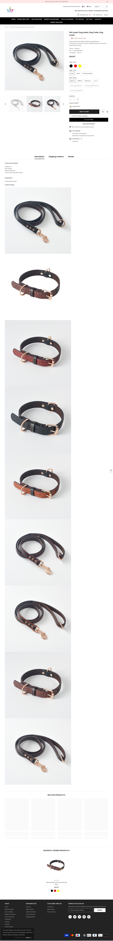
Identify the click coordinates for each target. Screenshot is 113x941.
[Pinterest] (79, 917)
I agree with (75, 116)
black (52, 890)
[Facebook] (70, 917)
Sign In (106, 15)
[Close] (111, 931)
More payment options (89, 123)
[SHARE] (106, 112)
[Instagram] (74, 917)
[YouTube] (88, 917)
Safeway (77, 48)
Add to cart (84, 112)
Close (107, 1)
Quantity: (72, 96)
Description (39, 156)
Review (71, 156)
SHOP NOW (65, 1)
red (55, 890)
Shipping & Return (56, 156)
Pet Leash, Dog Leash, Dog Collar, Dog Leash (56, 883)
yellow (58, 890)
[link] (17, 835)
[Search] (101, 6)
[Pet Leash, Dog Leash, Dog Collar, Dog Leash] (56, 866)
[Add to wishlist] (103, 111)
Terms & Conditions (83, 116)
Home (6, 27)
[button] (5, 104)
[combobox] (99, 6)
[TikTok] (84, 917)
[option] (34, 60)
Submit (99, 910)
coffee (61, 890)
